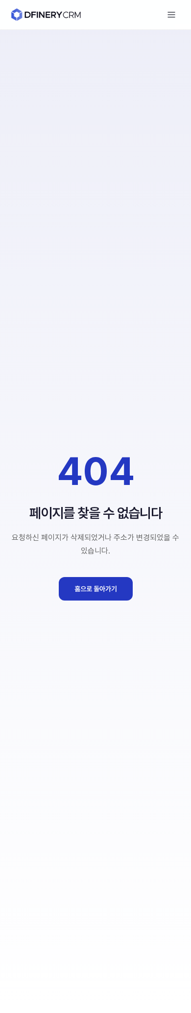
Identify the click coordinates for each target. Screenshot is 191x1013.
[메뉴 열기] (171, 14)
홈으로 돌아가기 (95, 589)
